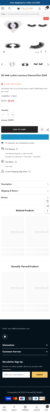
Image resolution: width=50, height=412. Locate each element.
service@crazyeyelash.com (19, 328)
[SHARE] (47, 130)
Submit (39, 374)
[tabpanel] (13, 36)
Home (3, 14)
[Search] (9, 8)
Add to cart (19, 129)
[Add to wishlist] (42, 130)
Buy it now (25, 137)
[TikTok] (4, 336)
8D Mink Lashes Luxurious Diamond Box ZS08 (24, 75)
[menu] (2, 8)
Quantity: (4, 110)
